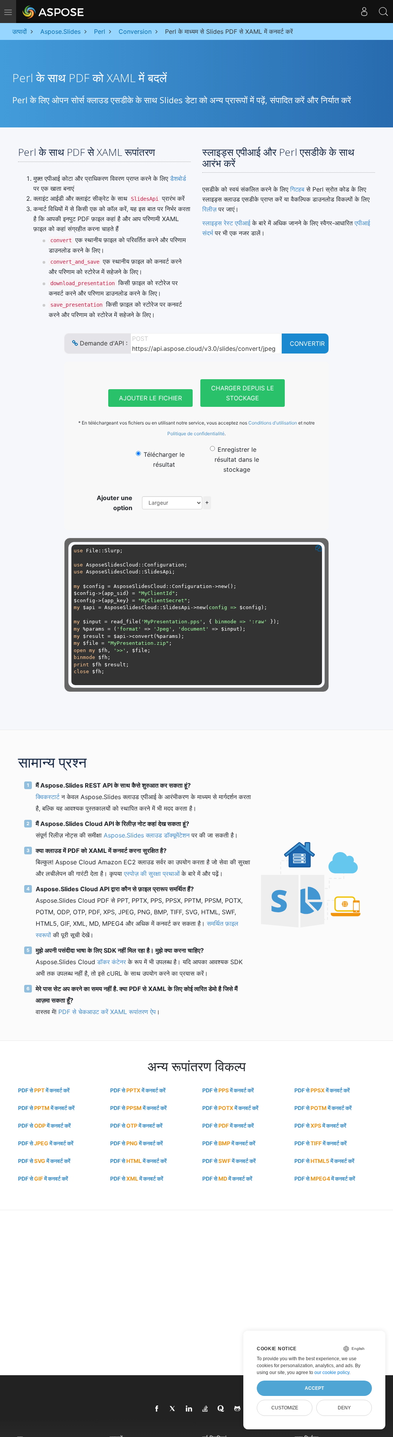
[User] (364, 11)
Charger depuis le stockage (242, 393)
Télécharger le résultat (164, 459)
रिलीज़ (209, 209)
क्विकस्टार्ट (47, 797)
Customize (284, 1408)
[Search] (383, 11)
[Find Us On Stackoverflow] (205, 1409)
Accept (314, 1388)
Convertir (307, 343)
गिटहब (297, 189)
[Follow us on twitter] (173, 1409)
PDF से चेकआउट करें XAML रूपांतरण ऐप (107, 1012)
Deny (344, 1408)
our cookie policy (331, 1372)
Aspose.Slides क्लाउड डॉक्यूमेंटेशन (147, 835)
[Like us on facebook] (157, 1409)
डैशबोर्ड (178, 178)
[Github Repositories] (238, 1409)
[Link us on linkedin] (189, 1409)
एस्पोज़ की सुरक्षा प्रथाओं (152, 873)
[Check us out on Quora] (221, 1409)
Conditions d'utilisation (272, 423)
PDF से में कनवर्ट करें (43, 1090)
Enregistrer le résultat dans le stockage (237, 459)
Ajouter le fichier (150, 398)
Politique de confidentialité (196, 433)
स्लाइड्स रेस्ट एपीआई (226, 223)
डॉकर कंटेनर (111, 962)
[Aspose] (53, 11)
